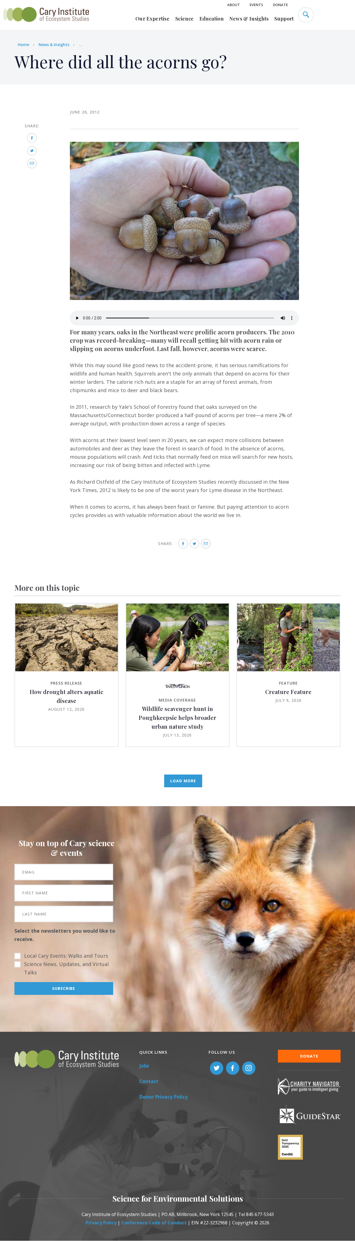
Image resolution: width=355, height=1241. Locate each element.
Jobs (144, 1066)
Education (211, 18)
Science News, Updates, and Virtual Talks (66, 968)
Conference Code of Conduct (154, 1223)
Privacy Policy (101, 1223)
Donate (280, 4)
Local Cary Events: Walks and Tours (66, 955)
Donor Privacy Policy (163, 1097)
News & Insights (249, 18)
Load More (183, 780)
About (233, 4)
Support (284, 18)
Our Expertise (152, 18)
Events (256, 4)
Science (184, 18)
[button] (184, 298)
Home (23, 44)
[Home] (46, 25)
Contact (148, 1081)
